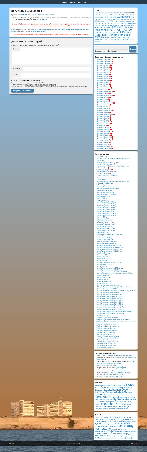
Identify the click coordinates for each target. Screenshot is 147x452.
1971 (103, 30)
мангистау (61, 29)
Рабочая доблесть (102, 200)
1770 (123, 12)
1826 (126, 12)
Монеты (132, 402)
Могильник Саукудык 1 (104, 59)
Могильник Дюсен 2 (103, 105)
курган (97, 426)
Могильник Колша (102, 107)
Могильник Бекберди (103, 88)
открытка (133, 431)
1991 (112, 37)
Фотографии (124, 408)
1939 (124, 23)
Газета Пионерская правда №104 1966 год (110, 313)
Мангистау (82, 2)
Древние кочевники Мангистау (113, 374)
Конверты (114, 397)
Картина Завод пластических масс (108, 342)
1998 (97, 39)
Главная (64, 2)
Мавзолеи (130, 399)
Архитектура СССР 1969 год (106, 332)
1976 (98, 32)
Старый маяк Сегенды (105, 183)
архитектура (126, 417)
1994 (123, 37)
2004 (111, 39)
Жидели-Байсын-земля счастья (107, 172)
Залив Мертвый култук (105, 164)
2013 (132, 39)
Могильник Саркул (103, 93)
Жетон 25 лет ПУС (103, 258)
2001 (100, 39)
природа (127, 434)
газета (97, 419)
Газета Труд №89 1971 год (105, 224)
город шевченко (125, 419)
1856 (127, 15)
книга (117, 424)
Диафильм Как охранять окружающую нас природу (113, 319)
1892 (125, 19)
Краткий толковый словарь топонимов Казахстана (113, 181)
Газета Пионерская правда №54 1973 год (110, 296)
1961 (128, 25)
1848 (115, 15)
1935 (117, 23)
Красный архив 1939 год (104, 264)
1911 (96, 23)
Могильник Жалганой (103, 69)
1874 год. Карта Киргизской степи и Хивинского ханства (115, 274)
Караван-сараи (116, 395)
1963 (97, 28)
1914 (99, 23)
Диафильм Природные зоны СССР (108, 317)
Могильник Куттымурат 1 (105, 95)
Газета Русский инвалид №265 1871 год (110, 268)
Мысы (97, 404)
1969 (131, 28)
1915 (102, 23)
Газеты (104, 387)
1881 (102, 19)
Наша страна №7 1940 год (105, 347)
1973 (116, 30)
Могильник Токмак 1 (103, 65)
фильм (98, 438)
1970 (98, 30)
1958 (121, 25)
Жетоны (99, 392)
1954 (112, 25)
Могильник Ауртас (103, 143)
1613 (99, 12)
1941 (131, 23)
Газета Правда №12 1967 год (106, 207)
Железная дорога (119, 389)
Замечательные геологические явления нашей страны (114, 311)
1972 (110, 29)
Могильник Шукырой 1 (104, 137)
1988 (98, 37)
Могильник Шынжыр (103, 76)
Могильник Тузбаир (103, 116)
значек (103, 424)
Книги (106, 396)
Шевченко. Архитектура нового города (119, 356)
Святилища (123, 406)
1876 (132, 17)
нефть (119, 431)
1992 (115, 37)
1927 (111, 23)
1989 (103, 37)
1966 (113, 27)
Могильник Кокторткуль (104, 110)
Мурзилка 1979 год (103, 315)
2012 (128, 39)
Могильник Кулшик (103, 97)
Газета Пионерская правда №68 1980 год (110, 300)
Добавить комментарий (46, 15)
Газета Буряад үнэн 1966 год (106, 230)
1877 (96, 19)
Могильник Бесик (102, 90)
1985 (116, 34)
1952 (105, 25)
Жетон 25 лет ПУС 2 (103, 257)
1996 (127, 37)
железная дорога (125, 422)
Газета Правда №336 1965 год (106, 211)
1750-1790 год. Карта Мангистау (107, 175)
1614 (102, 12)
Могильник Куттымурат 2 (105, 103)
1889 (114, 19)
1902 (111, 21)
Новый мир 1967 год (103, 196)
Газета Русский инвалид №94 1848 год (109, 262)
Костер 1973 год (102, 260)
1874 (124, 17)
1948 (99, 25)
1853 (123, 15)
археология (115, 417)
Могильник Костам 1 (103, 80)
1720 (111, 12)
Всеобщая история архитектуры (107, 330)
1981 (128, 32)
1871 (110, 17)
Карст (98, 177)
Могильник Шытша (103, 112)
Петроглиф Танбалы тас (120, 371)
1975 (129, 30)
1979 (115, 32)
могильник (78, 29)
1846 (108, 15)
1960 (125, 25)
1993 (119, 37)
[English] (136, 443)
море (124, 429)
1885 (108, 19)
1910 (133, 21)
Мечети (102, 402)
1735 (120, 12)
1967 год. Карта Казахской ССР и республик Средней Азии (116, 291)
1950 (102, 25)
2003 (108, 39)
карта (112, 424)
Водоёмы (97, 387)
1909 (130, 21)
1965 (107, 27)
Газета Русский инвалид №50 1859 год (109, 251)
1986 (122, 34)
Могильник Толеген (103, 118)
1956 (115, 25)
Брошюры (121, 385)
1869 (102, 17)
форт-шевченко (120, 438)
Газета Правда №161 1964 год (106, 213)
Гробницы (126, 387)
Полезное (98, 406)
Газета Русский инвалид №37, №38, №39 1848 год (113, 272)
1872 (114, 17)
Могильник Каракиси (103, 135)
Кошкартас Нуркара (103, 141)
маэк (113, 429)
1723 (114, 12)
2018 (99, 41)
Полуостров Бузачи (104, 170)
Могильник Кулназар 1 (104, 139)
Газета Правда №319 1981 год (106, 202)
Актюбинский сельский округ (103, 385)
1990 (108, 37)
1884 (105, 19)
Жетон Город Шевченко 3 (105, 255)
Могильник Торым (102, 101)
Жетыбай (43, 20)
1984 (110, 34)
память (109, 434)
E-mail (15, 75)
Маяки (97, 402)
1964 (102, 28)
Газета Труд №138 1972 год (106, 223)
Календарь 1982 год (115, 376)
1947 (96, 25)
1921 (105, 23)
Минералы (110, 402)
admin (34, 15)
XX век (106, 417)
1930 (114, 23)
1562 (96, 12)
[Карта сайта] (13, 443)
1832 (129, 12)
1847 (111, 15)
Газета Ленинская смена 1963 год (107, 338)
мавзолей (115, 426)
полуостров (118, 434)
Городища (112, 388)
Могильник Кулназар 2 (104, 131)
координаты (125, 423)
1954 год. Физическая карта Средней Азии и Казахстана (115, 287)
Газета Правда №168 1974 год (106, 204)
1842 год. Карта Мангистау (105, 334)
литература (106, 426)
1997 (131, 37)
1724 (117, 12)
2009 (124, 39)
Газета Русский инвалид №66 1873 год (109, 245)
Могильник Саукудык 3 (104, 63)
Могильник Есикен (103, 144)
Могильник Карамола (103, 78)
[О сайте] (10, 443)
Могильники (46, 29)
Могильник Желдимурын (105, 91)
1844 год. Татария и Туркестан (106, 194)
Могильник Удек (102, 125)
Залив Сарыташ (103, 173)
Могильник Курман (103, 84)
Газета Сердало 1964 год (105, 226)
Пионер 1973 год (102, 217)
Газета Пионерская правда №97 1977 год (110, 306)
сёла (132, 436)
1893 (128, 19)
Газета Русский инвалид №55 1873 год (109, 249)
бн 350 (134, 417)
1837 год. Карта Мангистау (105, 192)
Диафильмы (99, 390)
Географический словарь (105, 190)
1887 (111, 19)
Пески (129, 404)
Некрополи (107, 404)
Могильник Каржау (103, 74)
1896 (97, 21)
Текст (14, 49)
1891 (122, 19)
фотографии (129, 438)
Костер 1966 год (102, 283)
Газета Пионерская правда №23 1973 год (110, 302)
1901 (107, 21)
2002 (104, 39)
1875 (128, 17)
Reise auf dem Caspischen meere (107, 187)
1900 (103, 21)
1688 (105, 12)
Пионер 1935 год (102, 198)
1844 (105, 15)
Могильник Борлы (102, 108)
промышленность (102, 436)
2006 (117, 39)
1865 (96, 17)
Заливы (130, 392)
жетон (134, 422)
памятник (14, 31)
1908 (126, 21)
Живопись (110, 392)
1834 (133, 13)
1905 (119, 21)
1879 (99, 19)
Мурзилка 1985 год (103, 279)
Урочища (105, 408)
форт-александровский (107, 438)
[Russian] (134, 443)
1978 (110, 32)
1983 (104, 35)
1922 (108, 23)
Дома (106, 390)
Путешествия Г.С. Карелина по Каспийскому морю (113, 166)
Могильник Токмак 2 (103, 67)
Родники (115, 406)
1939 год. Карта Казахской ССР (107, 241)
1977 (104, 32)
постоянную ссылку (39, 31)
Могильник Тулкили (103, 82)
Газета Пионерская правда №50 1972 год (110, 304)
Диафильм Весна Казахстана (106, 328)
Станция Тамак (111, 365)
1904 (115, 21)
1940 (128, 23)
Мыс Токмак (102, 179)
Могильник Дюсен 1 (103, 86)
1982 (98, 34)
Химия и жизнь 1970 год (104, 238)
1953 (108, 25)
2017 (96, 41)
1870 (106, 17)
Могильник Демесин (103, 124)
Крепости (122, 397)
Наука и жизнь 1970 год (104, 219)
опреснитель (127, 431)
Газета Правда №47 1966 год (106, 209)
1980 (121, 32)
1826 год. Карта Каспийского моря (108, 162)
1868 (99, 17)
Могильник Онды (102, 99)
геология (102, 419)
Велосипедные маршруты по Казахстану (110, 234)
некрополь (100, 431)
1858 (130, 15)
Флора (118, 408)
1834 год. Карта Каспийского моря (108, 188)
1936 (120, 23)
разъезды (112, 436)
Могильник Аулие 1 (103, 71)
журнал (98, 424)
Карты (98, 396)
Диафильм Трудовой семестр (106, 325)
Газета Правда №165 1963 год (106, 215)
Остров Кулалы (103, 185)
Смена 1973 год (102, 156)
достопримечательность (106, 421)
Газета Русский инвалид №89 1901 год (109, 270)
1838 (99, 15)
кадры (108, 424)
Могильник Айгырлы (103, 129)
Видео (129, 384)
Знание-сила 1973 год (104, 281)
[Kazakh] (132, 443)
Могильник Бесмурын (104, 148)
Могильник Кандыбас (103, 122)
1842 (102, 15)
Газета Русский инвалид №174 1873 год (110, 247)
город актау (111, 419)
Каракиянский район (127, 395)
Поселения (106, 406)
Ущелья (112, 409)
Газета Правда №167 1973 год (106, 206)
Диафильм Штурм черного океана (108, 327)
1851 (120, 15)
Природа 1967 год (102, 232)
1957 (118, 25)
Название (16, 68)
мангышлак (70, 29)
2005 (114, 39)
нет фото (86, 29)
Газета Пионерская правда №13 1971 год (110, 309)
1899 (100, 21)
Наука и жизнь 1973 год (104, 221)
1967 (120, 27)
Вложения (14, 80)
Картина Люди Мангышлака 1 (106, 345)
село (117, 436)
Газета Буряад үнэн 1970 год (106, 228)
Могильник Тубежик (103, 120)
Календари (107, 395)
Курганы (118, 399)
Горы (119, 388)
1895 (134, 19)
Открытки (121, 404)
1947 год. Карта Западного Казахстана (109, 294)
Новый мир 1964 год (103, 253)
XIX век (100, 417)
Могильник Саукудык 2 (104, 61)
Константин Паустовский (105, 240)
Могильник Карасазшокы (105, 114)
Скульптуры (98, 408)
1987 (128, 35)
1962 (132, 25)
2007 (120, 39)
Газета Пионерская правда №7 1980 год (110, 298)
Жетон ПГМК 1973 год (104, 277)
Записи (72, 2)
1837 (96, 15)
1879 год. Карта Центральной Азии (108, 285)
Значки (99, 394)
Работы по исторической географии (108, 336)
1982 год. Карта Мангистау (105, 340)
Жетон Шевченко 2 (103, 275)
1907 (122, 21)
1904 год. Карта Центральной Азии (108, 292)
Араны (114, 385)
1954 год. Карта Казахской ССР (107, 289)
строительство (125, 436)
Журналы (121, 391)
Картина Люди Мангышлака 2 (106, 343)
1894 (131, 19)
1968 (126, 27)
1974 (123, 30)
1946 (134, 23)
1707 (108, 12)
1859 (133, 15)
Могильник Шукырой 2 (104, 146)
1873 (119, 16)
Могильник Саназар (103, 127)
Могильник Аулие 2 (103, 73)
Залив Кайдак (102, 168)
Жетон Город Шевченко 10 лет (106, 243)
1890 (118, 19)
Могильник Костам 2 (103, 133)
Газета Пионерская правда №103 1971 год (110, 308)
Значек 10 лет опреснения (105, 236)
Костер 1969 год (102, 266)
